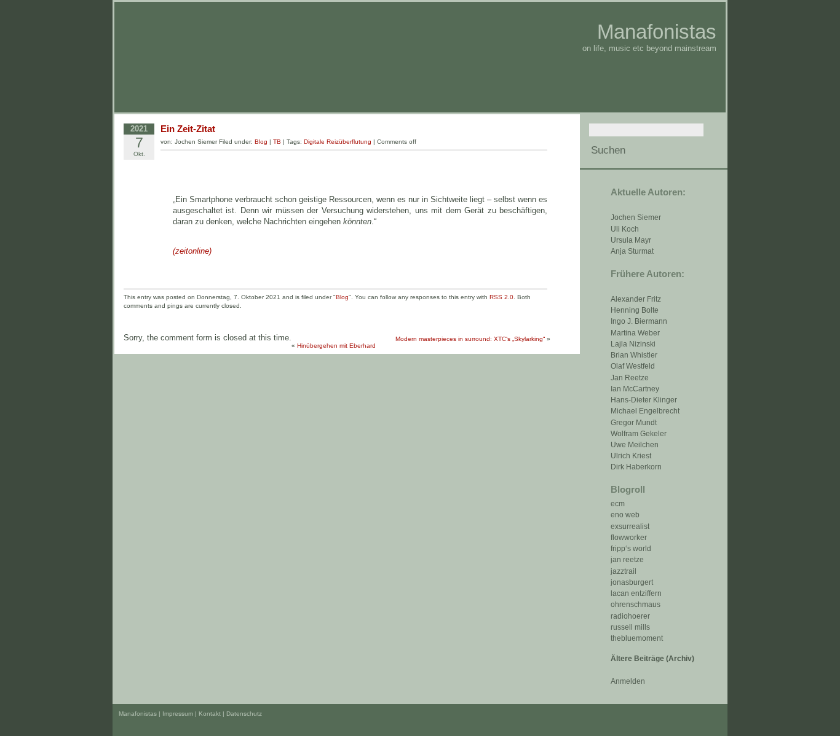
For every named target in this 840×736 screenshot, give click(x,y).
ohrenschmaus (635, 604)
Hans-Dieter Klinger (644, 400)
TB (277, 141)
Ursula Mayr (631, 240)
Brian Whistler (634, 355)
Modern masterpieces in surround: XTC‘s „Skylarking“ (470, 338)
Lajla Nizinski (633, 344)
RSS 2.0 (501, 297)
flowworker (629, 537)
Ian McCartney (635, 389)
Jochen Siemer (636, 217)
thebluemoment (637, 638)
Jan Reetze (630, 378)
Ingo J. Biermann (639, 321)
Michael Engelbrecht (645, 411)
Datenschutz (244, 713)
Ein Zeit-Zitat (187, 128)
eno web (625, 515)
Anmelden (628, 681)
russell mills (630, 627)
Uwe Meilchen (635, 444)
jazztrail (623, 571)
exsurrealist (630, 526)
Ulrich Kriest (631, 456)
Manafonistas (656, 31)
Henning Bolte (635, 310)
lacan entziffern (636, 593)
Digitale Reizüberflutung (337, 141)
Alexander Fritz (636, 299)
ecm (618, 503)
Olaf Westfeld (633, 366)
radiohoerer (630, 616)
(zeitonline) (192, 251)
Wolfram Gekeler (639, 433)
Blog (261, 141)
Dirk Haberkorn (636, 467)
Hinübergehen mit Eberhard (336, 345)
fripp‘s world (631, 548)
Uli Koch (625, 229)
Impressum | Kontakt (191, 713)
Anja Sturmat (632, 251)
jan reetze (627, 559)
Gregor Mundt (634, 422)
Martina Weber (635, 333)
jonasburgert (632, 582)
